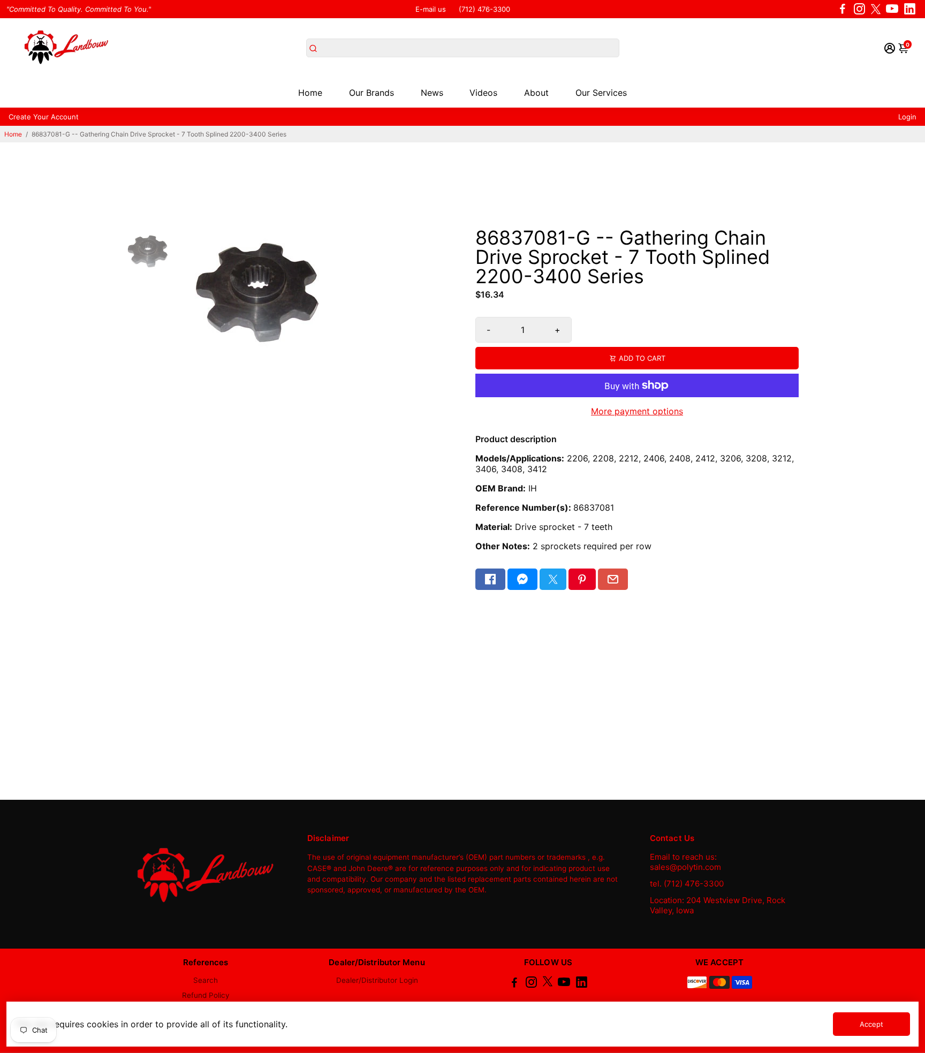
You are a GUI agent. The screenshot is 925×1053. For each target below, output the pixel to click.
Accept (871, 1024)
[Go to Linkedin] (909, 9)
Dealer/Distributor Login (377, 980)
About (536, 92)
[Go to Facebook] (842, 9)
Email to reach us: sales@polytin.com (685, 862)
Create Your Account (44, 116)
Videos (483, 92)
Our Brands (371, 92)
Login (907, 116)
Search (205, 980)
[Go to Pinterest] (581, 579)
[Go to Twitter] (875, 9)
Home (310, 92)
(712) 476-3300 (484, 9)
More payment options (637, 411)
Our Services (601, 92)
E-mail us (430, 9)
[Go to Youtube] (892, 9)
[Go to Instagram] (859, 9)
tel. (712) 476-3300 (687, 883)
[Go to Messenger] (522, 579)
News (432, 92)
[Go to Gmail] (613, 579)
